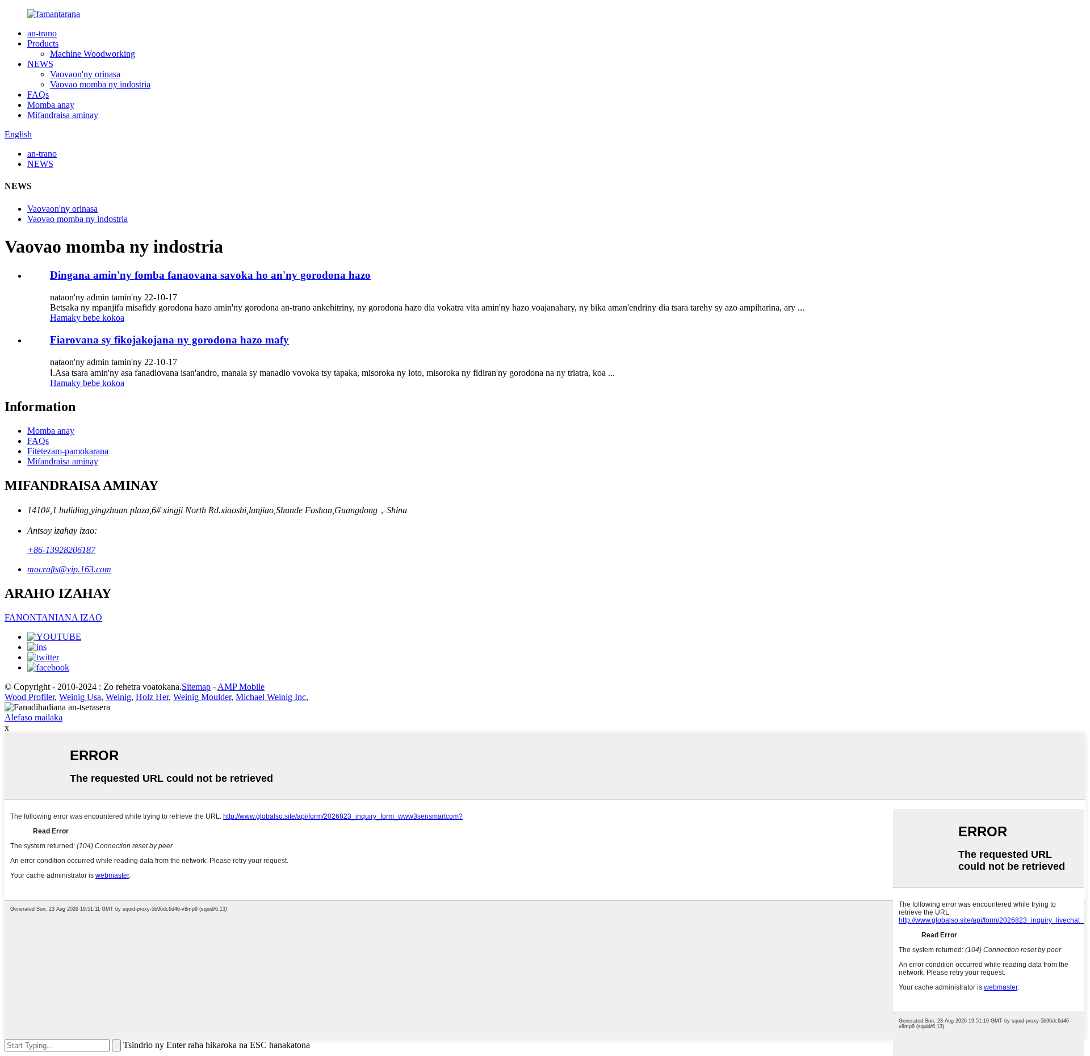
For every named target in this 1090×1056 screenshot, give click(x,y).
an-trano (42, 33)
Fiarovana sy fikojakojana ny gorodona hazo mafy (169, 340)
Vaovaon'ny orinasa (85, 74)
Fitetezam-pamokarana (67, 451)
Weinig (118, 697)
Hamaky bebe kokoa (87, 317)
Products (42, 43)
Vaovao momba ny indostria (100, 84)
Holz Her (152, 697)
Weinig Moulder (202, 697)
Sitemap (196, 687)
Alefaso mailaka (33, 717)
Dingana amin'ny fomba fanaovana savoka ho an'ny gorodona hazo (210, 275)
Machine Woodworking (92, 53)
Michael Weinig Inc (271, 697)
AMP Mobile (241, 687)
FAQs (38, 94)
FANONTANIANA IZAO (53, 617)
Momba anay (50, 105)
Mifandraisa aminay (62, 115)
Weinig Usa (80, 697)
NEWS (40, 64)
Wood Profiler (29, 697)
